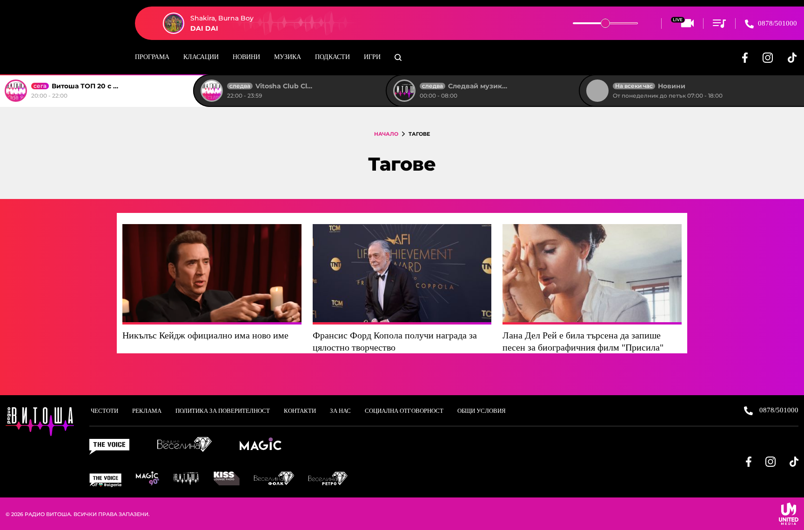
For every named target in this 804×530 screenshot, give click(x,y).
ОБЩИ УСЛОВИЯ (481, 410)
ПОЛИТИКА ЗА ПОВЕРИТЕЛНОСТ (222, 410)
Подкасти (332, 56)
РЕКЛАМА (146, 410)
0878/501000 (776, 23)
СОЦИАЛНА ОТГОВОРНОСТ (404, 410)
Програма (152, 56)
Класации (201, 56)
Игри (372, 56)
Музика (287, 56)
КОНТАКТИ (300, 410)
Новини (246, 56)
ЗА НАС (340, 410)
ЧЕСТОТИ (104, 410)
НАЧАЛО (386, 134)
